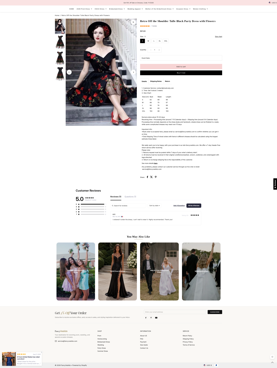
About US (143, 336)
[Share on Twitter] (151, 177)
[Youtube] (156, 318)
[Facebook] (146, 318)
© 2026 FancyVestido (63, 365)
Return (167, 81)
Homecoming (102, 339)
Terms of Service (189, 345)
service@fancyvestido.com (67, 341)
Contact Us (144, 348)
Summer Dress (102, 351)
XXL (165, 41)
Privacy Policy (188, 342)
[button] (148, 26)
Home (57, 15)
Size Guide (144, 345)
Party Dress (101, 348)
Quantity (143, 50)
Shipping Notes (156, 81)
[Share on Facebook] (147, 177)
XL (160, 41)
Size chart (218, 36)
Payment (143, 342)
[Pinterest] (151, 318)
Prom (99, 336)
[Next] (133, 72)
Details (144, 81)
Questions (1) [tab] (130, 197)
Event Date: (146, 58)
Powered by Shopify (79, 365)
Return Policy (187, 336)
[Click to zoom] (133, 22)
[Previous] (69, 72)
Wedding (100, 345)
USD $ (274, 3)
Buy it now (181, 73)
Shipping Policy (188, 339)
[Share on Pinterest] (156, 177)
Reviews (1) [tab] (115, 197)
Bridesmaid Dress (103, 342)
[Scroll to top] (272, 362)
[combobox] (154, 206)
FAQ (141, 339)
